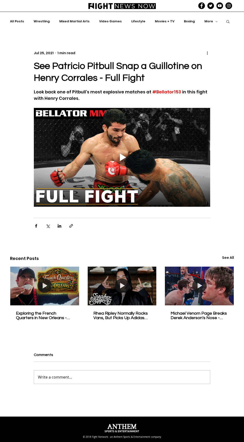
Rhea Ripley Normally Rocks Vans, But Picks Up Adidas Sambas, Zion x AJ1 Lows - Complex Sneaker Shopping (120, 315)
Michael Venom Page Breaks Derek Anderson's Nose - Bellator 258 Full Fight (199, 315)
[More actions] (207, 53)
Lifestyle (138, 21)
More (208, 21)
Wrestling (42, 21)
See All (228, 257)
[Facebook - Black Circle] (201, 5)
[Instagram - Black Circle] (228, 5)
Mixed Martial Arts (74, 21)
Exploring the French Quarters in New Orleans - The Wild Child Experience (41, 315)
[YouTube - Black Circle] (219, 5)
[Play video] (122, 157)
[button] (228, 21)
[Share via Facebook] (36, 226)
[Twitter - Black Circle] (210, 5)
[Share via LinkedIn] (59, 226)
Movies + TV (164, 21)
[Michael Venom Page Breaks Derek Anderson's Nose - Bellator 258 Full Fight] (199, 286)
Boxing (189, 21)
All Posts (17, 21)
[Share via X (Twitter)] (48, 226)
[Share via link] (71, 226)
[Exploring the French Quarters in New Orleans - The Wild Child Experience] (44, 286)
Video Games (110, 21)
